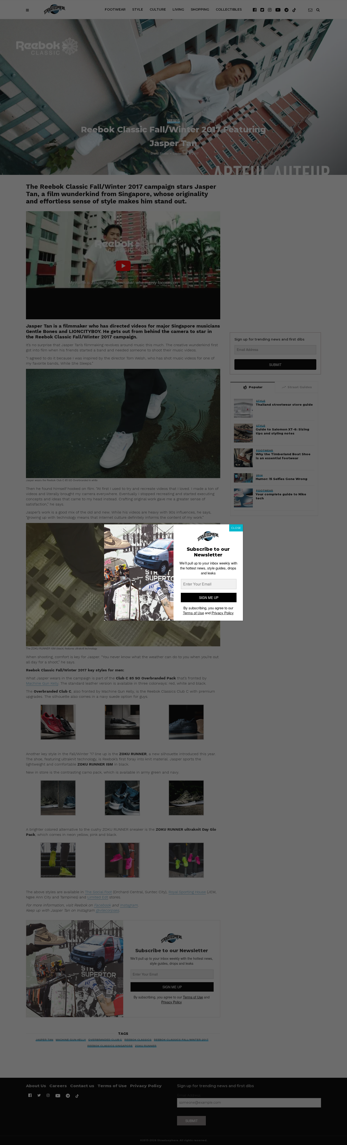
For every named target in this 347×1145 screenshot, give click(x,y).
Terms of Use (193, 612)
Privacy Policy (223, 612)
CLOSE (236, 528)
